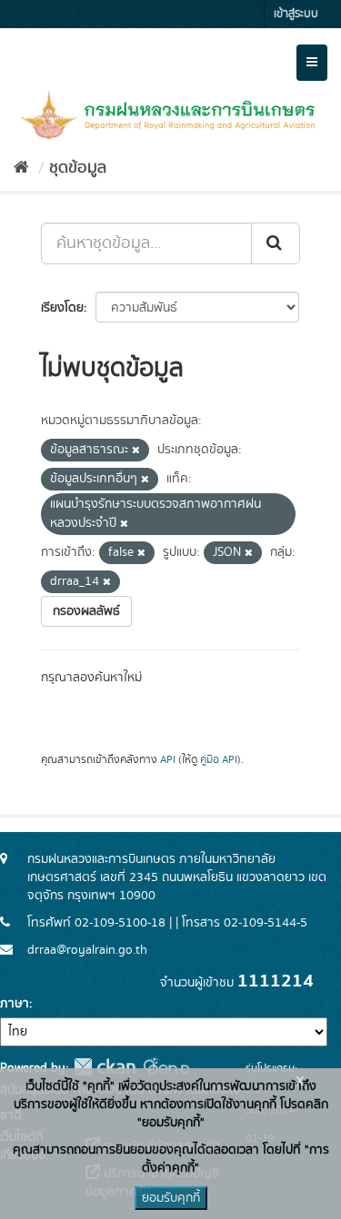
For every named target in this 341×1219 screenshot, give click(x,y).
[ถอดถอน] (136, 450)
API (168, 760)
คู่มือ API (218, 760)
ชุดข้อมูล (77, 168)
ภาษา (14, 1004)
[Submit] (275, 243)
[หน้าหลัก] (21, 168)
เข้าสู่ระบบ (296, 14)
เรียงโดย (62, 308)
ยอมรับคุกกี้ (171, 1198)
